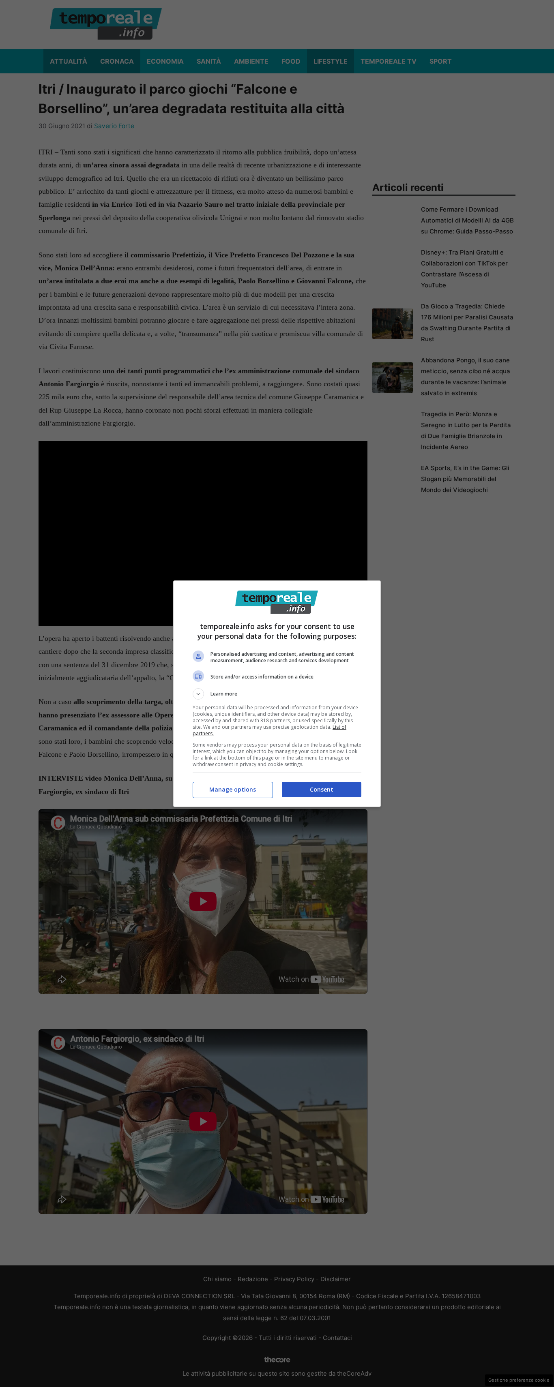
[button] (277, 694)
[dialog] (277, 693)
